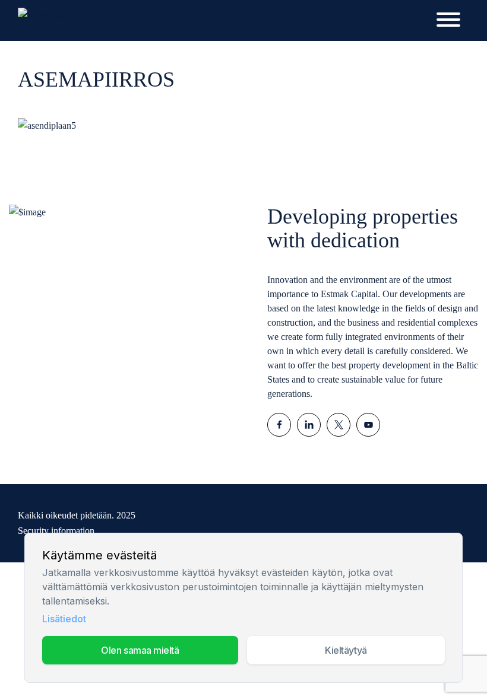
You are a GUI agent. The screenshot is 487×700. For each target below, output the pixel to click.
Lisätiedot (64, 619)
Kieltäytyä (346, 650)
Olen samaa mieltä (140, 650)
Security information (56, 531)
